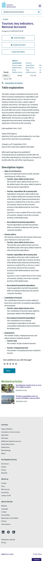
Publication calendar (8, 539)
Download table (19, 45)
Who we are (5, 489)
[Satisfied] (13, 363)
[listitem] (3, 532)
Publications (5, 447)
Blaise (3, 453)
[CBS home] (11, 4)
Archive (3, 521)
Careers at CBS (6, 495)
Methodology (5, 450)
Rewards (4, 473)
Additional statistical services (11, 441)
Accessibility (5, 515)
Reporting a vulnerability (9, 518)
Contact (3, 483)
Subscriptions (5, 524)
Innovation (5, 492)
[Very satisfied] (16, 363)
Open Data (4, 435)
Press (3, 486)
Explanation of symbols (14, 83)
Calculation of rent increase (10, 432)
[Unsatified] (7, 363)
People (3, 467)
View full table (19, 38)
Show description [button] (18, 52)
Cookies (4, 512)
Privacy (3, 470)
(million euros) (31, 65)
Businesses (5, 464)
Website (4, 506)
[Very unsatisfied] (4, 363)
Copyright (4, 509)
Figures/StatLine (7, 429)
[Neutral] (10, 363)
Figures (5, 19)
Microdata (4, 438)
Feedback (36, 559)
